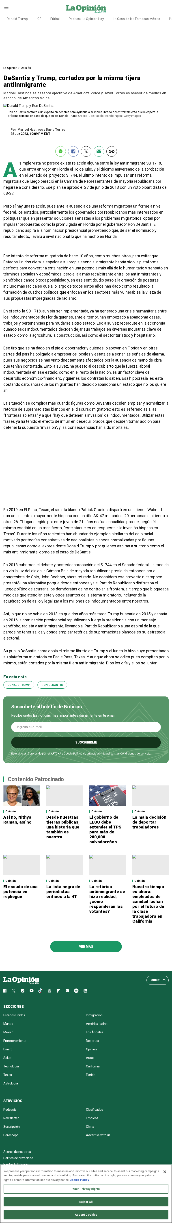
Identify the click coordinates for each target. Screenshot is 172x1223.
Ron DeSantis (52, 685)
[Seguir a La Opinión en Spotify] (76, 990)
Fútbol (55, 19)
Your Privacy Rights (86, 1188)
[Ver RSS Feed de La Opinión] (85, 990)
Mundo (8, 1024)
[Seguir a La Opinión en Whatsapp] (67, 990)
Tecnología (11, 1066)
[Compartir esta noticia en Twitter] (86, 151)
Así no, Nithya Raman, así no (17, 820)
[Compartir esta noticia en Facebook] (73, 151)
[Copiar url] (111, 151)
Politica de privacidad (18, 1158)
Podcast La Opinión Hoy (86, 19)
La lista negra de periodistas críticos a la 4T (63, 891)
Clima (90, 1126)
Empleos (92, 1118)
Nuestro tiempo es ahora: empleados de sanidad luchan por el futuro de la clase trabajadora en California (148, 904)
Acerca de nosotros (17, 1152)
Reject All (86, 1201)
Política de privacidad (86, 753)
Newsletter (11, 1118)
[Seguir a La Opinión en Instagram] (22, 990)
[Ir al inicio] (21, 980)
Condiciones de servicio (135, 753)
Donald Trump (17, 19)
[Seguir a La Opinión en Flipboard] (58, 990)
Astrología (10, 1083)
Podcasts (10, 1109)
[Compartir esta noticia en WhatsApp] (60, 151)
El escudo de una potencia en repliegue (20, 891)
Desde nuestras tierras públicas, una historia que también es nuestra (63, 827)
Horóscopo (11, 1135)
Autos (90, 1058)
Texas (7, 1075)
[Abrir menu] (6, 9)
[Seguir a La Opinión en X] (13, 990)
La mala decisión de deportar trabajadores (149, 822)
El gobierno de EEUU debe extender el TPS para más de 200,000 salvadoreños (105, 829)
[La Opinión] (86, 9)
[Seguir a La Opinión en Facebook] (4, 990)
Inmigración (94, 1015)
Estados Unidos (14, 1015)
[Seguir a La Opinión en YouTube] (31, 990)
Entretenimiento (14, 1041)
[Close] (165, 1172)
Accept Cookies (86, 1214)
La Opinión (10, 67)
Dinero (8, 1049)
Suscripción (11, 1126)
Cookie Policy (79, 1180)
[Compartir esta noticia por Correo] (99, 151)
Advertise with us (98, 1135)
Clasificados (94, 1109)
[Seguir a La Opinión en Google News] (49, 990)
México (8, 1032)
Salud (7, 1058)
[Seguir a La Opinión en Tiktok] (40, 990)
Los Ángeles (94, 1032)
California (93, 1066)
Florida (90, 1075)
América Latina (97, 1024)
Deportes (92, 1041)
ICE (39, 19)
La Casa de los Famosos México (136, 19)
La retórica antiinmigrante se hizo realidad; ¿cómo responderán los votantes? (107, 899)
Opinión (26, 67)
